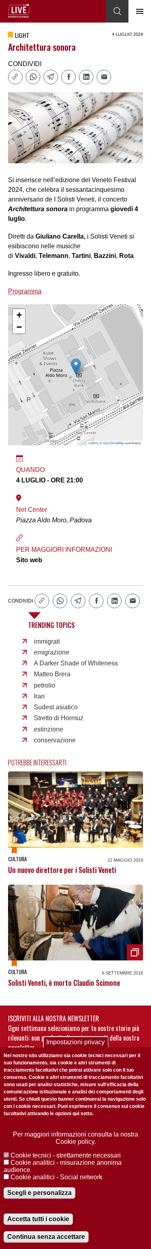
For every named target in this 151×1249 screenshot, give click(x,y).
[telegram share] (50, 77)
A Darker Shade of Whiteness (76, 663)
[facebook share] (68, 77)
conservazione (55, 740)
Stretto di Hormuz (58, 718)
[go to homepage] (19, 11)
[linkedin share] (86, 77)
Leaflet (93, 443)
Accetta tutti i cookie (38, 1219)
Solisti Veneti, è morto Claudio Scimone (64, 982)
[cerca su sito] (117, 11)
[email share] (104, 77)
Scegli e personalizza (39, 1192)
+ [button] (19, 315)
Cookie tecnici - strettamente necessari (65, 1155)
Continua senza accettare (46, 1236)
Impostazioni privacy (75, 1042)
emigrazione (51, 652)
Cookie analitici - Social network (56, 1177)
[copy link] (15, 77)
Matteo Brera (52, 674)
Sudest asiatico (56, 707)
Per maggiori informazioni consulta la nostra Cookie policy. (75, 1138)
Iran (39, 696)
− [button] (19, 327)
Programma (24, 291)
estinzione (48, 729)
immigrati (47, 641)
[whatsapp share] (33, 77)
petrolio (44, 685)
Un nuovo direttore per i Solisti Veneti (62, 870)
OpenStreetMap (113, 443)
